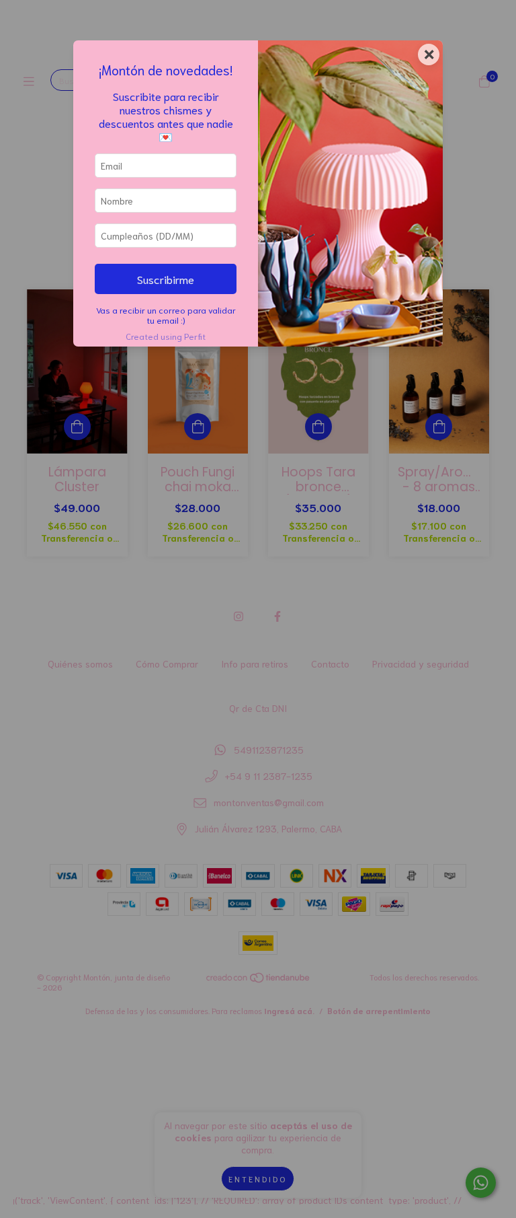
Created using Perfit (166, 335)
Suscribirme (165, 278)
